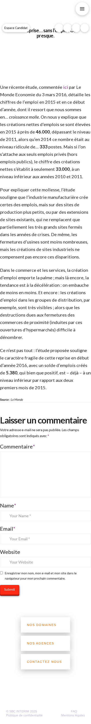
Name (8, 505)
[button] (82, 8)
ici (66, 87)
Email (7, 528)
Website (10, 552)
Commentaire (17, 446)
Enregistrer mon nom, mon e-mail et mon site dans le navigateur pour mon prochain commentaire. (41, 575)
